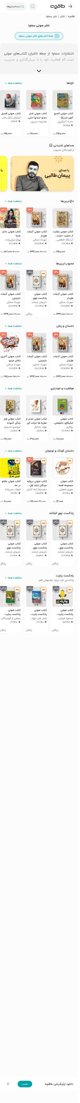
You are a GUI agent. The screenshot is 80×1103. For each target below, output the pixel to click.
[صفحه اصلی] (57, 6)
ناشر (62, 16)
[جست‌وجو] (33, 6)
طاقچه (71, 16)
